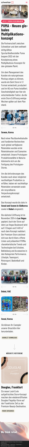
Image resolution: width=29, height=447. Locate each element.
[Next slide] (25, 128)
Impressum (13, 444)
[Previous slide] (3, 128)
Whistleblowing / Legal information (8, 446)
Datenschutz (18, 444)
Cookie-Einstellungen (5, 444)
